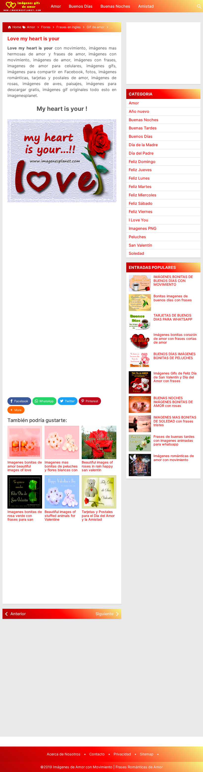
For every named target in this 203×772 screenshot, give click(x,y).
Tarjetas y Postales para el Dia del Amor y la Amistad (98, 515)
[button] (16, 410)
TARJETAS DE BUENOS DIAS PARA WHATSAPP (172, 317)
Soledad (136, 253)
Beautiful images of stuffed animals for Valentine (60, 515)
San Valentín (140, 245)
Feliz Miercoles (142, 194)
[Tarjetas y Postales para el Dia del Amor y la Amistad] (99, 492)
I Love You (138, 219)
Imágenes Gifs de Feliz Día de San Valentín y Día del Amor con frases (175, 377)
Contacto (97, 754)
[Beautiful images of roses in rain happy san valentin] (99, 442)
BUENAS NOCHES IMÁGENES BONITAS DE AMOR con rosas (173, 401)
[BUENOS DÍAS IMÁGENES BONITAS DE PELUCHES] (140, 360)
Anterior (18, 613)
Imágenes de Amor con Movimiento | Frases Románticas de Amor (108, 767)
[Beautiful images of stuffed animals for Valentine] (62, 492)
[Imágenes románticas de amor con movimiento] (140, 465)
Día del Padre (141, 153)
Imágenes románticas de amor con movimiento (173, 458)
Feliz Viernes (140, 211)
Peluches (137, 236)
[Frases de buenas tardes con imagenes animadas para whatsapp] (140, 443)
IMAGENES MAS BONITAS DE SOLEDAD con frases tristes (174, 421)
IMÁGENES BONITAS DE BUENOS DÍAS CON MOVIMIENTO (173, 280)
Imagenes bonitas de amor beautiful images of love (24, 466)
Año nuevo (139, 111)
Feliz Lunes (139, 178)
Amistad (146, 6)
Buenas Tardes (143, 127)
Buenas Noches (115, 6)
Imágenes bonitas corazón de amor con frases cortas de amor (175, 338)
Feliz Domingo (142, 161)
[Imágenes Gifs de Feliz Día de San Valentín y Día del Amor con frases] (140, 382)
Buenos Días (81, 6)
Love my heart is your (33, 39)
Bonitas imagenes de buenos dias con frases (172, 298)
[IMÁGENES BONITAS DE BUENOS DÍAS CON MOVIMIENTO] (140, 283)
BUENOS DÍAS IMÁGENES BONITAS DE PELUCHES (174, 356)
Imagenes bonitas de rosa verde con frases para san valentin (24, 517)
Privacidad (122, 754)
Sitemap (146, 754)
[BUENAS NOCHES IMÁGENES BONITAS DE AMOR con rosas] (140, 404)
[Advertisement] (61, 253)
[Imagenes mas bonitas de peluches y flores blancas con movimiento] (62, 442)
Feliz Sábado (140, 203)
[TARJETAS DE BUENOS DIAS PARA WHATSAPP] (140, 321)
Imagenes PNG (142, 228)
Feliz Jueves (140, 169)
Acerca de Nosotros (63, 754)
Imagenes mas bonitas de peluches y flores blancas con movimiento (61, 468)
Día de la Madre (143, 144)
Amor (56, 6)
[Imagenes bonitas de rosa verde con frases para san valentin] (24, 492)
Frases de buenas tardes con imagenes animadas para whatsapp (174, 440)
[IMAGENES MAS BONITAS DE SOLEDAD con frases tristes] (140, 423)
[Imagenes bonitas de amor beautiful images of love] (24, 442)
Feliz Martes (140, 186)
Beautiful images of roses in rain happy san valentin (97, 466)
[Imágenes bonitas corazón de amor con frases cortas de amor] (140, 341)
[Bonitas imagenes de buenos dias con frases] (140, 302)
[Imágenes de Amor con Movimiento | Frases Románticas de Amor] (22, 6)
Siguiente (104, 613)
